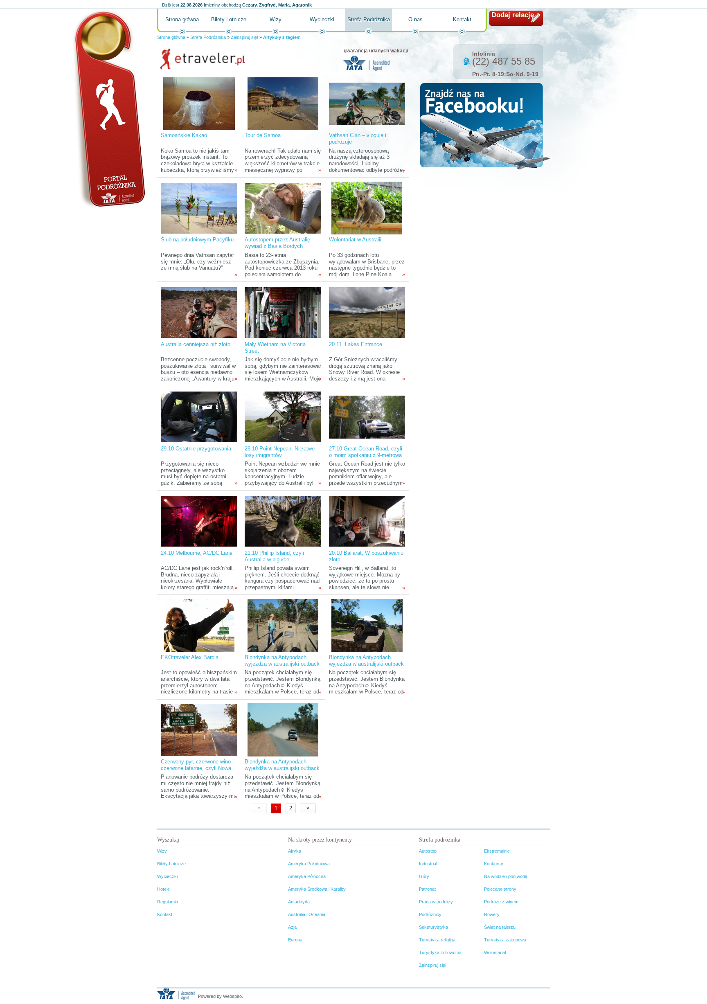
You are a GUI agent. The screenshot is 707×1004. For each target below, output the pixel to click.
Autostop (428, 851)
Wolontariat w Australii (355, 239)
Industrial (428, 863)
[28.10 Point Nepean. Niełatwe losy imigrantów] (283, 417)
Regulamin (167, 901)
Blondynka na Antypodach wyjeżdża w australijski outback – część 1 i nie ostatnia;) (282, 768)
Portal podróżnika (108, 108)
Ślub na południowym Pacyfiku (197, 239)
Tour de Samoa (263, 135)
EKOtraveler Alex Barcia (189, 657)
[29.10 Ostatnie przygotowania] (199, 417)
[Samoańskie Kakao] (198, 103)
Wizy (275, 19)
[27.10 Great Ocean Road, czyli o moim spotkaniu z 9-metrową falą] (367, 417)
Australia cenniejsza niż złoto (195, 344)
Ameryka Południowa (309, 863)
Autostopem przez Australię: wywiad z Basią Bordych (278, 242)
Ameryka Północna (307, 876)
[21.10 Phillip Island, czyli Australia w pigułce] (283, 521)
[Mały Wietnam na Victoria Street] (283, 312)
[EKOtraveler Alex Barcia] (199, 625)
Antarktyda (299, 901)
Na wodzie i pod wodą (505, 876)
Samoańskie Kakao (184, 135)
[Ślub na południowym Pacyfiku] (199, 208)
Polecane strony (500, 889)
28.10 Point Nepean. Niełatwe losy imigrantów (280, 452)
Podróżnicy (430, 914)
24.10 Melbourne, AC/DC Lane (196, 553)
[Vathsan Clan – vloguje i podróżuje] (367, 103)
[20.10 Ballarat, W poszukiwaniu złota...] (367, 521)
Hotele (163, 889)
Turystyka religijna (437, 939)
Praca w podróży (436, 901)
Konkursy (493, 863)
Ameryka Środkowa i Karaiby (317, 889)
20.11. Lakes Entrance (355, 344)
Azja (292, 927)
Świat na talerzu (500, 927)
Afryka (294, 851)
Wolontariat (495, 952)
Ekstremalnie (497, 851)
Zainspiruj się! (244, 37)
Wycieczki (322, 19)
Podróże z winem (501, 901)
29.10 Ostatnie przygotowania (196, 449)
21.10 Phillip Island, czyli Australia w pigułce (274, 556)
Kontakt (462, 19)
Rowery (492, 914)
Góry (424, 876)
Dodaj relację (512, 15)
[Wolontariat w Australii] (366, 208)
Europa (295, 939)
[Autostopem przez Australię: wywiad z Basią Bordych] (283, 208)
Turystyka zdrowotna (440, 952)
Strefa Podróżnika (368, 19)
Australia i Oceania (306, 914)
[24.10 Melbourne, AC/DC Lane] (199, 521)
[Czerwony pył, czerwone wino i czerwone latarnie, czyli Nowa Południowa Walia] (199, 730)
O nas (415, 19)
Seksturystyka (433, 927)
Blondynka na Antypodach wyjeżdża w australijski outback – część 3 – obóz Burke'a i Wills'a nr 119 (282, 667)
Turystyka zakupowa (505, 939)
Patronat (427, 889)
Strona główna (182, 19)
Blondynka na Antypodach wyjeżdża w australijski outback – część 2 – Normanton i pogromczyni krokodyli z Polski (366, 667)
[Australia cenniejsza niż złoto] (199, 312)
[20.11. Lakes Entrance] (367, 312)
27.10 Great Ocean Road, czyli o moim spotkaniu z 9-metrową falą (365, 455)
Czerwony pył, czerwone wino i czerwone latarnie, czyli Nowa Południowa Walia (197, 768)
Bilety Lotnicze (228, 19)
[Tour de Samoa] (283, 103)
